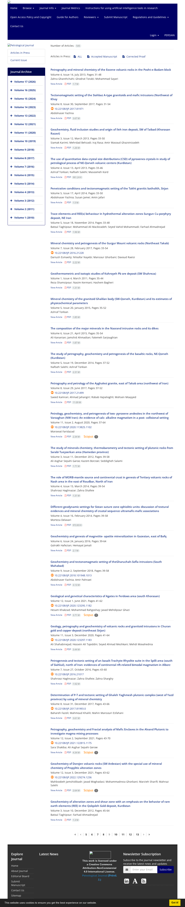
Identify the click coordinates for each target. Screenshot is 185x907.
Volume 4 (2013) (24, 192)
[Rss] (143, 881)
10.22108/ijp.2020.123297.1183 (73, 640)
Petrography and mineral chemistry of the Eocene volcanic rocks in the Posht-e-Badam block (111, 69)
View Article (56, 83)
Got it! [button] (174, 902)
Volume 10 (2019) (25, 141)
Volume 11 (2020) (25, 132)
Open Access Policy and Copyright (30, 17)
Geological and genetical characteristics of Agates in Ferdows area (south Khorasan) (105, 596)
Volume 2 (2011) (24, 209)
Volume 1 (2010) (24, 217)
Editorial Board (20, 876)
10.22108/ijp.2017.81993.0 (70, 708)
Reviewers (90, 17)
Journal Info (47, 8)
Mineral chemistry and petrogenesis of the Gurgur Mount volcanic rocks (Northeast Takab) (110, 243)
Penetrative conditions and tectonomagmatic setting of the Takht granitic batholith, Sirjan (109, 188)
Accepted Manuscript (104, 56)
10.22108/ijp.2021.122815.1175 (73, 743)
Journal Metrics (71, 8)
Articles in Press (20, 52)
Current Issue (18, 60)
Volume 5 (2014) (24, 183)
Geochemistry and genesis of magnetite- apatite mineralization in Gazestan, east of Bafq (108, 536)
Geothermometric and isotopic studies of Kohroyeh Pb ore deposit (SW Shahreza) (103, 273)
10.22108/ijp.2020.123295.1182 (73, 605)
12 (130, 834)
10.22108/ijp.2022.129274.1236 (73, 777)
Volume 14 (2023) (25, 107)
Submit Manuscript (115, 17)
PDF (72, 83)
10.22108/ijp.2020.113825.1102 (73, 427)
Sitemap (16, 895)
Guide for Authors (67, 17)
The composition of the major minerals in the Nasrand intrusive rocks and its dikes (104, 328)
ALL (79, 56)
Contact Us (16, 26)
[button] (97, 903)
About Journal (19, 871)
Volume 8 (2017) (24, 158)
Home (13, 8)
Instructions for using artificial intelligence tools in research (121, 8)
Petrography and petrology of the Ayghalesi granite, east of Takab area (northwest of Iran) (109, 383)
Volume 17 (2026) (25, 81)
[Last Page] (149, 834)
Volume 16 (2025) (25, 90)
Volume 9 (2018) (24, 149)
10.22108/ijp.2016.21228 (69, 253)
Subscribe (166, 869)
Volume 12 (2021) (25, 124)
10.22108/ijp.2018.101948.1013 (73, 575)
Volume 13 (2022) (25, 115)
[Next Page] (143, 834)
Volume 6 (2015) (24, 175)
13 (137, 834)
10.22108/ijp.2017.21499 (69, 392)
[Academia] (135, 881)
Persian (169, 35)
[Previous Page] (80, 834)
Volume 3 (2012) (24, 200)
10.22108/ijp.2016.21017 (69, 674)
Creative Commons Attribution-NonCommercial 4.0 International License (99, 868)
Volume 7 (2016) (24, 166)
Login (153, 35)
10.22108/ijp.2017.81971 (69, 108)
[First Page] (75, 834)
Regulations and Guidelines (150, 17)
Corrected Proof (135, 56)
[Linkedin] (127, 881)
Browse (27, 8)
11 (123, 834)
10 (115, 834)
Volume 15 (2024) (25, 98)
